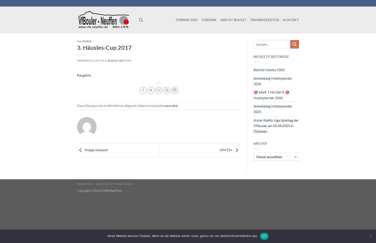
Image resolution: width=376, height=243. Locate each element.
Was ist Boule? (233, 20)
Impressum (85, 184)
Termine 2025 (186, 20)
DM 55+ (226, 150)
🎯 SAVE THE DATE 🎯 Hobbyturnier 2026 (271, 95)
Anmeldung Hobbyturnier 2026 (272, 81)
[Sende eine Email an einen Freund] (158, 90)
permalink (171, 105)
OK (264, 236)
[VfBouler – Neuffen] (105, 20)
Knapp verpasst (96, 150)
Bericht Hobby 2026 (269, 70)
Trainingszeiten (264, 20)
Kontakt (291, 20)
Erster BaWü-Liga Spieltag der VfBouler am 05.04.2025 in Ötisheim (276, 125)
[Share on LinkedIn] (174, 90)
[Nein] (370, 237)
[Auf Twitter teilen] (150, 90)
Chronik (209, 20)
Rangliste (84, 75)
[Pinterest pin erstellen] (166, 90)
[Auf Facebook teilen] (143, 90)
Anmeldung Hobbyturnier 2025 (272, 109)
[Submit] (294, 44)
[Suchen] (141, 20)
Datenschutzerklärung (114, 184)
